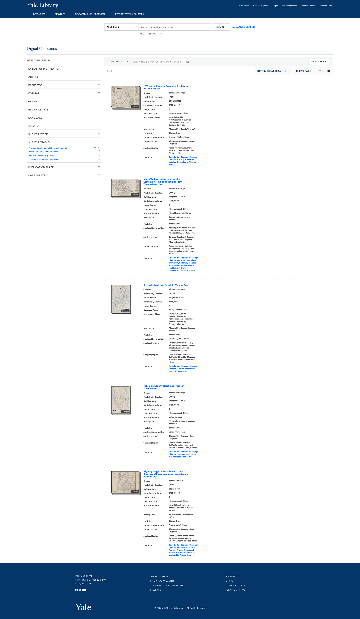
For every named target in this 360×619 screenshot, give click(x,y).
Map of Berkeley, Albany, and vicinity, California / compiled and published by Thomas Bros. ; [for (162, 182)
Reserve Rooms (308, 5)
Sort (272, 71)
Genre (32, 101)
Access (33, 77)
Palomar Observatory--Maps (42, 155)
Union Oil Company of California (43, 159)
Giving (229, 581)
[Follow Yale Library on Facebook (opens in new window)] (76, 590)
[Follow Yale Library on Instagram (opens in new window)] (80, 590)
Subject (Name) (39, 142)
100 (303, 71)
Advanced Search (243, 27)
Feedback (155, 590)
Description (148, 34)
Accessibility (232, 576)
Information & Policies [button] (129, 14)
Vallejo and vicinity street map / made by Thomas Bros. (163, 387)
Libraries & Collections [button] (90, 14)
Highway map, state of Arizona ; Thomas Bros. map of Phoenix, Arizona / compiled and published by (165, 474)
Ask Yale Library (289, 5)
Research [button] (39, 14)
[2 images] (125, 96)
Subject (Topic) (39, 134)
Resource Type (38, 109)
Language (35, 117)
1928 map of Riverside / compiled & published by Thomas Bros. (165, 87)
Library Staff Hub (235, 590)
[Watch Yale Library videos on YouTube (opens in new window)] (84, 590)
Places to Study (326, 5)
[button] (221, 27)
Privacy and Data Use (237, 585)
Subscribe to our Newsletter (167, 585)
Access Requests (261, 5)
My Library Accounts (162, 581)
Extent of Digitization (44, 68)
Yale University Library (50, 5)
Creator (34, 126)
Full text (160, 34)
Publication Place (41, 167)
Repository (36, 85)
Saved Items (243, 5)
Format (33, 93)
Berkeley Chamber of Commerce (43, 151)
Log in (275, 5)
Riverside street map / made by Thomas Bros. (166, 285)
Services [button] (60, 14)
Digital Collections (42, 49)
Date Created (37, 175)
